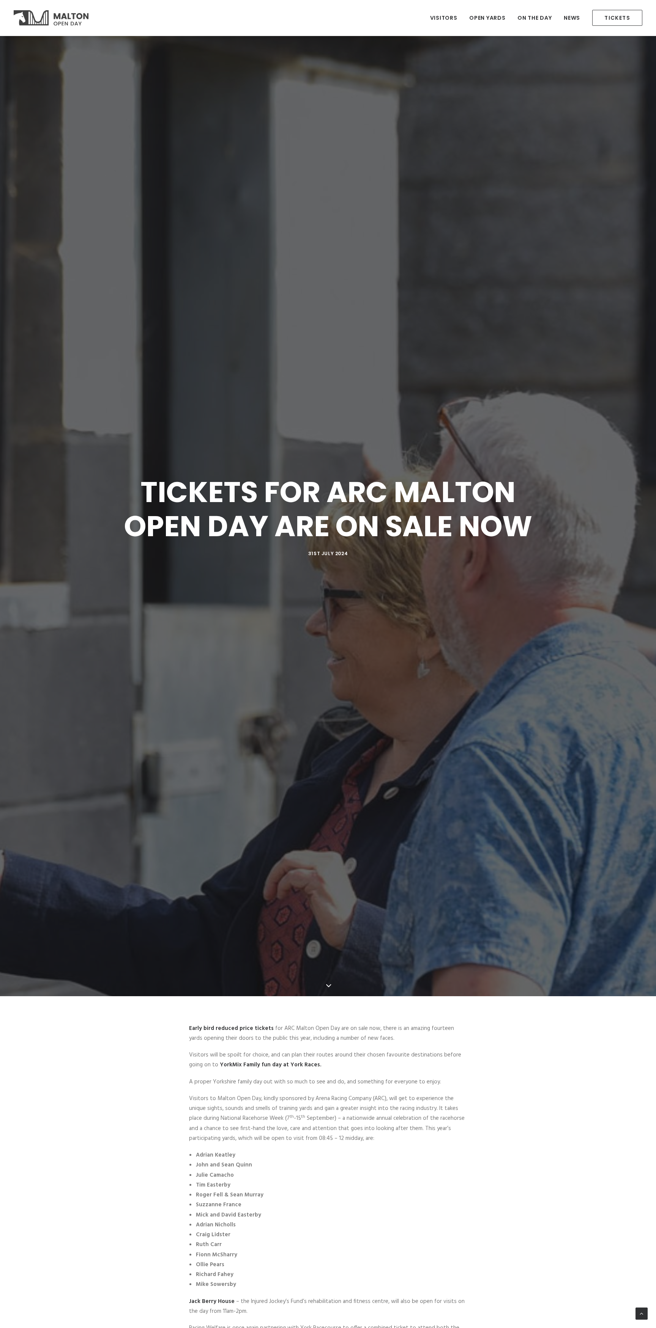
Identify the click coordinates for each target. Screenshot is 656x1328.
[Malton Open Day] (51, 17)
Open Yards (487, 18)
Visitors (443, 18)
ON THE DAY (534, 18)
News (572, 18)
